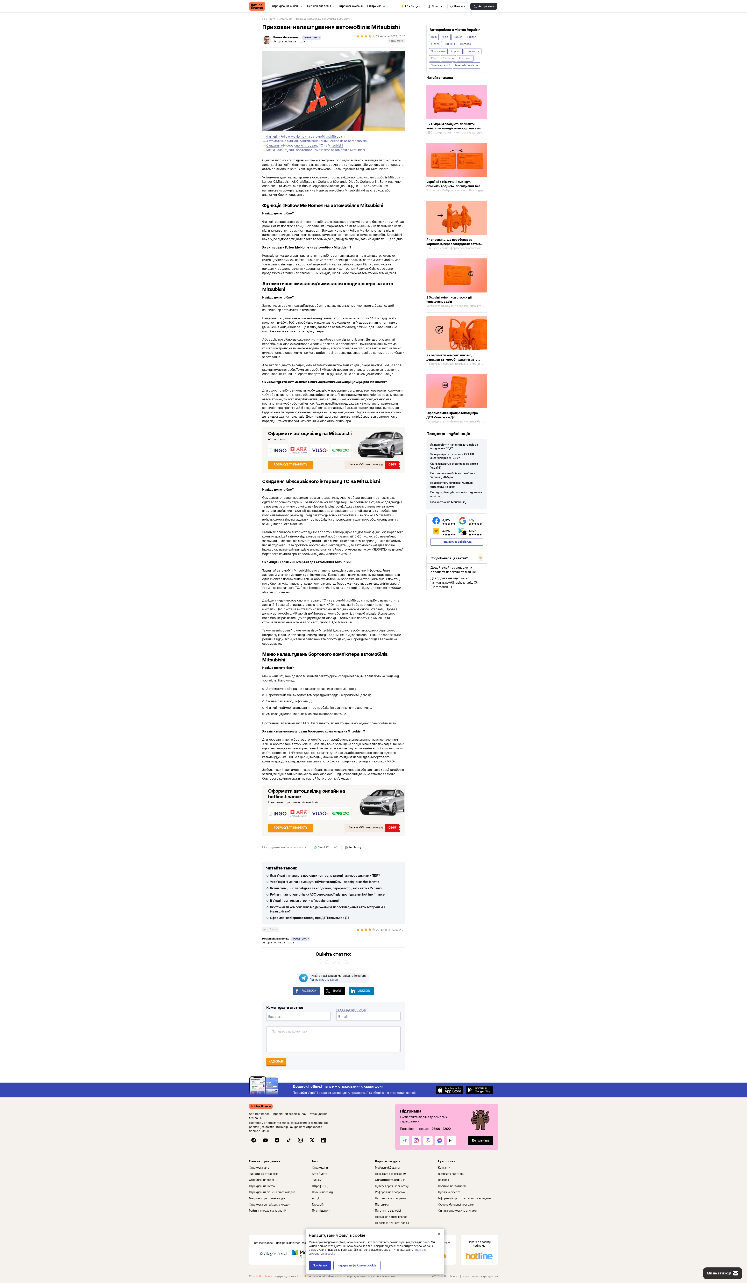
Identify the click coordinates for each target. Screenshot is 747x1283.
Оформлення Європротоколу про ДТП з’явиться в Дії (309, 918)
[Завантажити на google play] (480, 1089)
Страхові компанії (351, 6)
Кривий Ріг (472, 51)
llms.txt (301, 1276)
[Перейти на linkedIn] (323, 1140)
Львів (445, 37)
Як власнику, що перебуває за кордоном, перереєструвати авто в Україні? (326, 888)
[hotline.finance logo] (257, 6)
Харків (458, 37)
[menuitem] (287, 6)
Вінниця (450, 44)
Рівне (434, 58)
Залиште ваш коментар (289, 1032)
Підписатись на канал (324, 979)
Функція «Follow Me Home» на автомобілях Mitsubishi (305, 137)
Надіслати (276, 1061)
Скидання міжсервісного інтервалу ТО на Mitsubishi (304, 146)
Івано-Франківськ (466, 65)
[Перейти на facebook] (277, 1140)
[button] (279, 1161)
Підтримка (374, 6)
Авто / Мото (285, 19)
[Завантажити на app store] (450, 1089)
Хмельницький (440, 65)
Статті (271, 19)
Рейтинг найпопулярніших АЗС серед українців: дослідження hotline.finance (327, 895)
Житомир (465, 58)
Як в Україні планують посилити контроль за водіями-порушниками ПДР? (325, 876)
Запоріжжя (438, 51)
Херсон (455, 51)
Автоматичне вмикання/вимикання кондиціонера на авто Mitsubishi (316, 141)
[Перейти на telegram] (253, 1140)
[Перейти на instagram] (300, 1140)
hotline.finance (265, 1276)
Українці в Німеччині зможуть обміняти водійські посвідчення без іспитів (324, 882)
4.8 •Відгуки (412, 6)
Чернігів (448, 58)
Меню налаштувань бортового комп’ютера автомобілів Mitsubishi (315, 150)
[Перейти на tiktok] (288, 1140)
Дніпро (471, 37)
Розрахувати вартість (290, 464)
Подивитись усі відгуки (457, 542)
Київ (434, 37)
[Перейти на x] (312, 1140)
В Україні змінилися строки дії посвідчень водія (305, 901)
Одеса (435, 44)
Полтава (465, 44)
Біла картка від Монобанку (448, 502)
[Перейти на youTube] (265, 1140)
